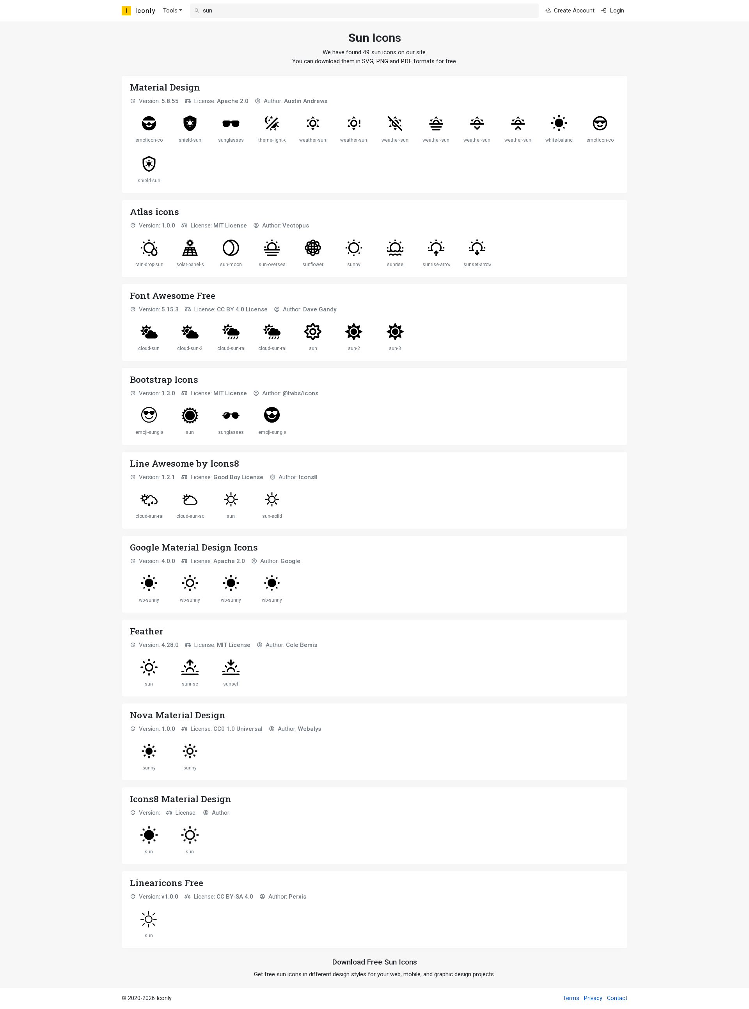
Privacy (593, 998)
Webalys (309, 728)
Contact (617, 998)
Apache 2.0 (232, 101)
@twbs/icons (300, 393)
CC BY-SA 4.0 (235, 896)
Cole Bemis (301, 644)
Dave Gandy (319, 309)
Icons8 (308, 477)
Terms (571, 998)
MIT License (230, 225)
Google (290, 561)
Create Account (573, 10)
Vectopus (295, 225)
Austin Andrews (305, 101)
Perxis (297, 896)
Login (616, 10)
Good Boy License (238, 477)
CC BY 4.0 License (242, 309)
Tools (170, 10)
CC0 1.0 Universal (238, 728)
